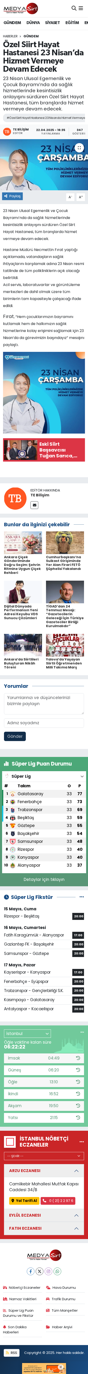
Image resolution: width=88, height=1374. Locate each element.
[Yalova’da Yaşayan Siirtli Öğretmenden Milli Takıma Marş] (65, 645)
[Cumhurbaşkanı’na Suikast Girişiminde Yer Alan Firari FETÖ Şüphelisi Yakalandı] (65, 542)
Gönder (15, 736)
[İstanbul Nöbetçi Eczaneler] (82, 1141)
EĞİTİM (72, 23)
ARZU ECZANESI (24, 1170)
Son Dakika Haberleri (15, 1330)
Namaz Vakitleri (22, 1298)
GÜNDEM (12, 23)
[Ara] (74, 8)
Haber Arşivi (62, 1327)
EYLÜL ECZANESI (25, 1215)
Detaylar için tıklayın (44, 879)
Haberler (10, 36)
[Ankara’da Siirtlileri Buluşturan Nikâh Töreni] (23, 645)
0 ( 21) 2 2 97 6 (60, 1200)
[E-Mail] (34, 505)
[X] (39, 1271)
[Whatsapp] (57, 1271)
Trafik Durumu (63, 1298)
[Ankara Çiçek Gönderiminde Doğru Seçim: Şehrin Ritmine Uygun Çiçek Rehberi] (23, 542)
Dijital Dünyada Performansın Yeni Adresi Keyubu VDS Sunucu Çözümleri (21, 612)
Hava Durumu (64, 1287)
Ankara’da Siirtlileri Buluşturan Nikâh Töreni (21, 663)
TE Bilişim (40, 495)
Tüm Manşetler (65, 1310)
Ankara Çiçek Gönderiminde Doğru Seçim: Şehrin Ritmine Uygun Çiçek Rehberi (22, 565)
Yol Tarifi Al (26, 1200)
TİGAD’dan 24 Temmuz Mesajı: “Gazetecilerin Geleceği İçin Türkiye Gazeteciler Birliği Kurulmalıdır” (65, 616)
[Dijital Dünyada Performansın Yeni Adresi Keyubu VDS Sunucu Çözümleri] (23, 591)
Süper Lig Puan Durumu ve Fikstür (18, 1313)
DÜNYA (33, 23)
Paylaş (15, 196)
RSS (13, 1352)
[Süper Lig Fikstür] (82, 897)
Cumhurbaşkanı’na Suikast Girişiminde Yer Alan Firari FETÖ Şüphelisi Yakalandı (63, 563)
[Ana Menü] (81, 8)
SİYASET (52, 23)
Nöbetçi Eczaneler (24, 1287)
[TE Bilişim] (15, 498)
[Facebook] (30, 1271)
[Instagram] (48, 1271)
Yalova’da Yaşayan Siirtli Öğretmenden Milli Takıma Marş (64, 663)
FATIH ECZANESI (25, 1228)
